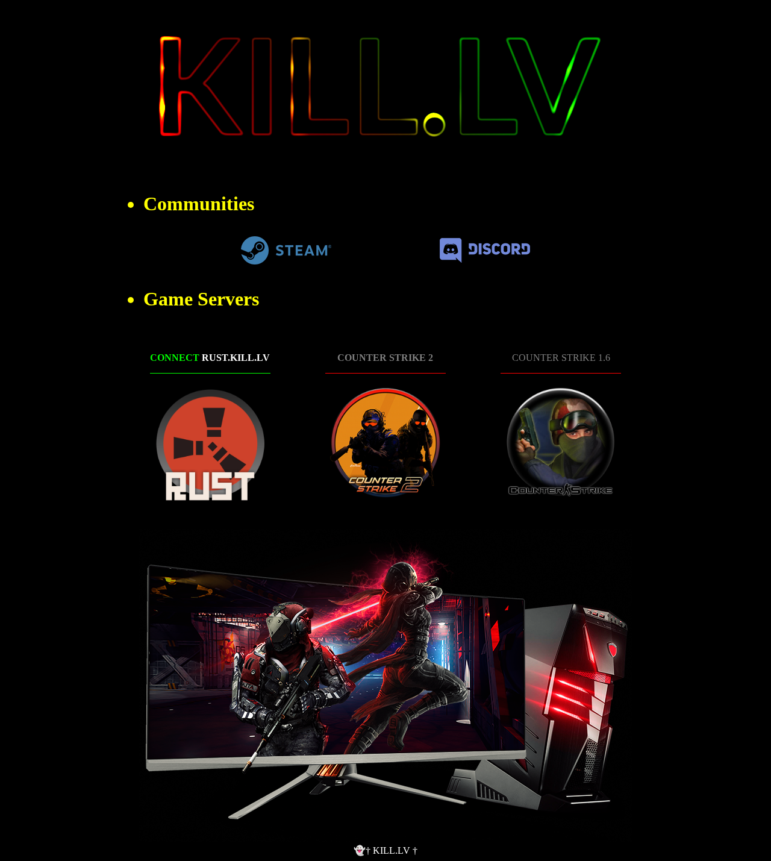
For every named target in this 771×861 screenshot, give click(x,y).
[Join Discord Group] (485, 259)
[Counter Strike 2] (385, 443)
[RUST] (210, 443)
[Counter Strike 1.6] (561, 443)
